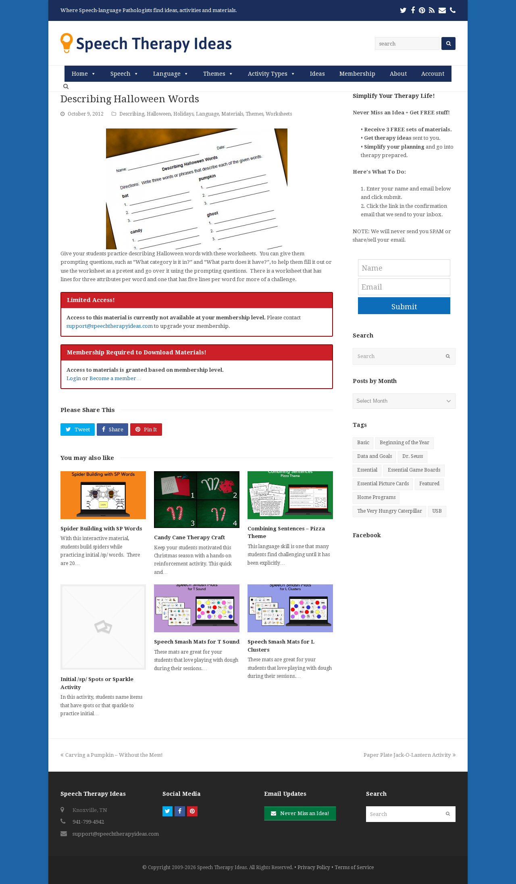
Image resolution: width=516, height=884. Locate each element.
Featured (429, 484)
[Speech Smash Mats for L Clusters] (290, 608)
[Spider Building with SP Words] (103, 495)
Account (432, 73)
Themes (214, 73)
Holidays (183, 114)
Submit (404, 306)
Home (80, 73)
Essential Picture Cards (383, 484)
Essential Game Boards (414, 470)
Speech (120, 73)
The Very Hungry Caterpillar (389, 511)
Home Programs (376, 497)
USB (437, 511)
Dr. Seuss (412, 456)
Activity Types (267, 73)
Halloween (159, 114)
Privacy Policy (314, 867)
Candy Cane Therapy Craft (189, 537)
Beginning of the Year (404, 442)
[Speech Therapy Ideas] (145, 43)
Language (167, 73)
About (398, 73)
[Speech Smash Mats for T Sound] (196, 608)
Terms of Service (354, 867)
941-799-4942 (88, 822)
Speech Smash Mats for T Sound (196, 642)
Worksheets (279, 114)
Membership (357, 73)
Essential (367, 470)
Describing (131, 114)
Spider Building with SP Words (101, 529)
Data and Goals (374, 456)
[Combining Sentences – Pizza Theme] (290, 495)
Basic (363, 442)
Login (74, 378)
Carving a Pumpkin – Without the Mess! (114, 755)
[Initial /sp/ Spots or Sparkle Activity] (103, 627)
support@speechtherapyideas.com (110, 326)
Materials (232, 114)
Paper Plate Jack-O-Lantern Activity (407, 755)
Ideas (317, 73)
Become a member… (115, 378)
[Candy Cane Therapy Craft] (196, 499)
